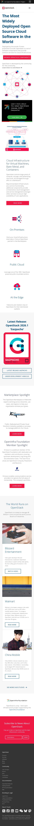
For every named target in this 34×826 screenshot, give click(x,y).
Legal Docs (5, 796)
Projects (4, 755)
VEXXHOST (27, 819)
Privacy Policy (5, 802)
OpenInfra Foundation (17, 710)
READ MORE (18, 203)
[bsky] (26, 811)
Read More (12, 676)
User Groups (5, 769)
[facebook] (8, 811)
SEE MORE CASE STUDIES (15, 687)
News (3, 763)
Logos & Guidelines (7, 798)
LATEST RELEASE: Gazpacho (17, 370)
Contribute (5, 777)
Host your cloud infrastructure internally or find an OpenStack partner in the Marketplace (17, 239)
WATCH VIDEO (13, 571)
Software (4, 759)
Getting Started (6, 785)
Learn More (15, 117)
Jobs (3, 773)
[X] (4, 811)
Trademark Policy (6, 800)
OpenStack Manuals (7, 784)
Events (4, 771)
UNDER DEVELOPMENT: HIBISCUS (17, 376)
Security (4, 757)
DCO (3, 804)
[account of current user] (29, 8)
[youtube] (17, 811)
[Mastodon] (30, 811)
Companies (5, 775)
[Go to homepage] (8, 8)
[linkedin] (13, 811)
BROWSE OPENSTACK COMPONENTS (17, 57)
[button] (17, 425)
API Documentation (7, 787)
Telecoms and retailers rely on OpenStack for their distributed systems (17, 307)
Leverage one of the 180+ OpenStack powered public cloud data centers (17, 273)
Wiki (3, 789)
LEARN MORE (17, 434)
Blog (3, 761)
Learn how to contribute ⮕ (12, 68)
